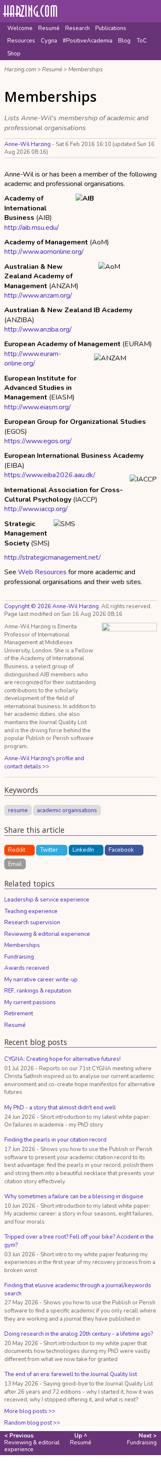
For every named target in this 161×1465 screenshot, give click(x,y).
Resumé (49, 28)
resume (18, 810)
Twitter (49, 850)
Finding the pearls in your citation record (55, 1140)
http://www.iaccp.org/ (36, 509)
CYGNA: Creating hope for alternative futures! (62, 1059)
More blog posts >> (29, 1411)
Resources (21, 41)
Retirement (18, 1013)
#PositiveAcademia (87, 41)
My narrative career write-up (41, 980)
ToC (142, 41)
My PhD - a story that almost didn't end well (60, 1108)
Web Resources (42, 572)
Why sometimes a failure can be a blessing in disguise (73, 1196)
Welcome (20, 28)
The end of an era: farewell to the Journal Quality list (70, 1374)
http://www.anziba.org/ (38, 329)
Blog (124, 41)
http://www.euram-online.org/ (32, 358)
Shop (14, 54)
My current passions (30, 1002)
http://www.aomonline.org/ (44, 251)
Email (15, 864)
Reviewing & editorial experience (47, 934)
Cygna (49, 41)
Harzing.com (20, 69)
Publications (110, 28)
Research (77, 28)
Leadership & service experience (46, 900)
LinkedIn (83, 850)
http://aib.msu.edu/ (31, 227)
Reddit (16, 850)
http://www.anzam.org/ (38, 295)
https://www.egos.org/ (38, 441)
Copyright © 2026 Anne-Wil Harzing (51, 606)
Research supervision (32, 922)
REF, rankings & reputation (37, 991)
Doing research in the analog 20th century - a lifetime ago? (78, 1334)
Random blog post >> (32, 1423)
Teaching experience (31, 911)
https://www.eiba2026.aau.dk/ (49, 475)
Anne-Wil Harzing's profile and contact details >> (44, 763)
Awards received (26, 968)
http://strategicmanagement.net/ (52, 557)
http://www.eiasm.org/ (37, 407)
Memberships (85, 69)
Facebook (121, 850)
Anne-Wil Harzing (27, 144)
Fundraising (19, 957)
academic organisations (67, 810)
